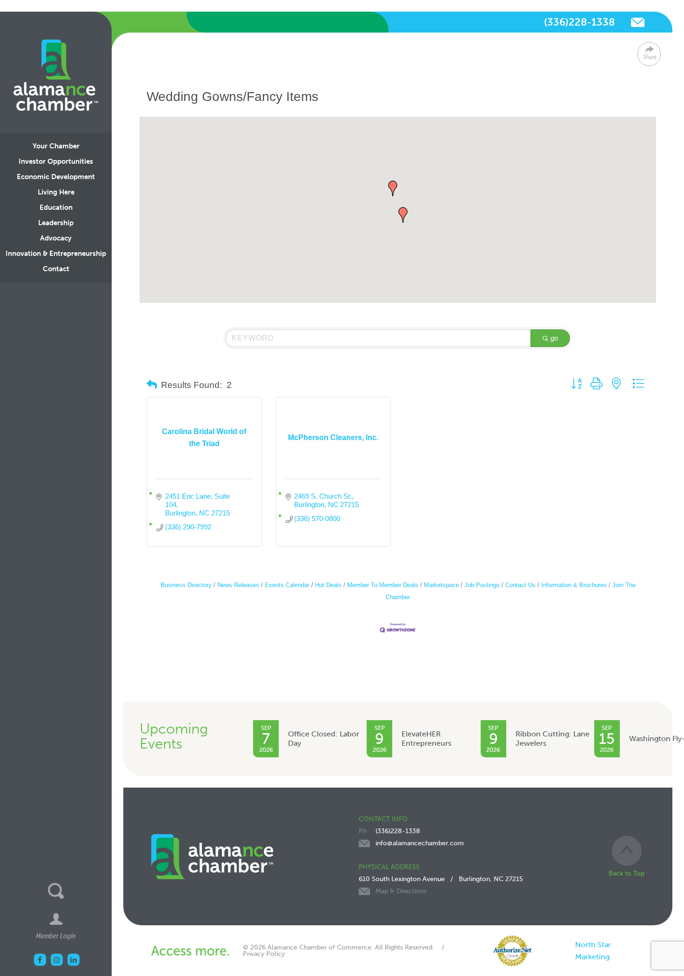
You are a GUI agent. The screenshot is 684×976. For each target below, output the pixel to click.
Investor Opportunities (56, 161)
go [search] (554, 338)
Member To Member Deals (382, 585)
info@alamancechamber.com (637, 22)
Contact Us (520, 585)
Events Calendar (287, 585)
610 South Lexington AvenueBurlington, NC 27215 (441, 885)
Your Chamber (56, 146)
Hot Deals (328, 585)
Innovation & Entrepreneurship (56, 253)
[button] (392, 188)
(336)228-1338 (579, 22)
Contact (56, 269)
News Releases (238, 585)
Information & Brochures (574, 585)
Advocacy (56, 238)
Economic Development (56, 177)
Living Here (56, 192)
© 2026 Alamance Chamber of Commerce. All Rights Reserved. (338, 947)
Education (56, 207)
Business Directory (186, 585)
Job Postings (482, 585)
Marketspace (441, 585)
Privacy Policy (264, 954)
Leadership (56, 223)
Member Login (56, 935)
